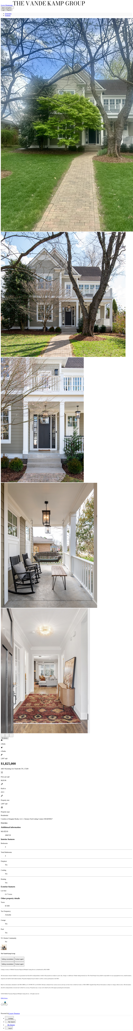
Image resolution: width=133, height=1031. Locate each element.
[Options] (3, 735)
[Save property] (7, 735)
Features (7, 15)
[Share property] (11, 735)
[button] (66, 125)
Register (9, 10)
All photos (5, 738)
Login (3, 10)
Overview (8, 13)
